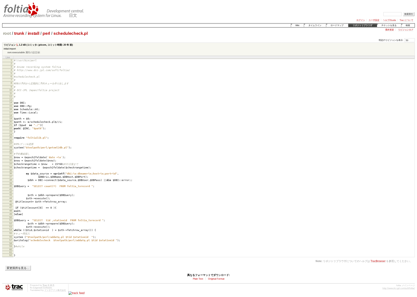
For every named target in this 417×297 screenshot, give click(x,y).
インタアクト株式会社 (55, 290)
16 (10, 109)
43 (10, 195)
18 (10, 115)
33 (10, 163)
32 (10, 160)
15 (10, 106)
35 (10, 170)
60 (10, 249)
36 (10, 173)
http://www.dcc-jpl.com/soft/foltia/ (398, 288)
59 (10, 246)
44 (10, 198)
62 (10, 255)
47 (10, 207)
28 (10, 147)
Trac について (406, 20)
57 (10, 240)
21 (10, 125)
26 (10, 140)
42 (10, 192)
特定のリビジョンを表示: (391, 40)
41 (10, 189)
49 (10, 214)
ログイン (360, 20)
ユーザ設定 (374, 20)
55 (10, 233)
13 (10, 99)
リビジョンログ (405, 29)
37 (10, 176)
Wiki (297, 25)
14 (10, 102)
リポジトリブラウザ (362, 25)
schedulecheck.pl (70, 33)
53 (10, 226)
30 (10, 153)
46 (10, 204)
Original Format (216, 278)
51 (10, 220)
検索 (408, 25)
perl (46, 33)
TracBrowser (378, 261)
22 (10, 128)
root (7, 33)
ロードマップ (337, 25)
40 (10, 186)
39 (10, 183)
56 (10, 237)
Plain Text (198, 278)
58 (10, 243)
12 (10, 96)
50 (10, 217)
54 (10, 230)
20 (10, 121)
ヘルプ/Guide (389, 20)
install (33, 33)
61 (10, 252)
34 (10, 167)
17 (10, 112)
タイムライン (314, 25)
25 (10, 137)
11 (11, 93)
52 (10, 223)
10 (10, 90)
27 (10, 143)
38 (10, 180)
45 (10, 201)
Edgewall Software (42, 287)
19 (10, 118)
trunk (19, 33)
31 (10, 157)
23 (10, 131)
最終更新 (389, 29)
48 (10, 210)
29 (10, 150)
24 (10, 134)
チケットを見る (389, 25)
